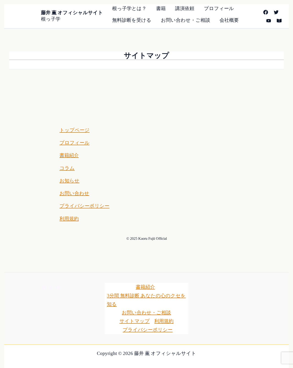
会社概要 (229, 20)
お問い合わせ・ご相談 (185, 20)
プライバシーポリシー (84, 205)
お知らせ (69, 180)
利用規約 (69, 218)
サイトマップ (134, 321)
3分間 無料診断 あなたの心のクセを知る (146, 300)
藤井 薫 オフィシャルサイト (72, 12)
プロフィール (219, 8)
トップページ (75, 130)
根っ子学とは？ (129, 8)
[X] (276, 12)
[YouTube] (268, 20)
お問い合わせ (74, 193)
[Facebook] (265, 12)
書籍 (161, 8)
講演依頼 (184, 8)
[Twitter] (51, 288)
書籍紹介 (69, 155)
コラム (67, 168)
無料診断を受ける (131, 20)
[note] (279, 20)
